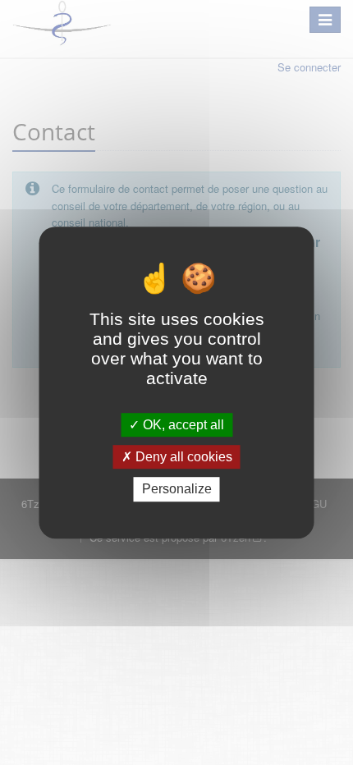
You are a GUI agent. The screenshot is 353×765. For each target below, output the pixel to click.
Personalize (177, 490)
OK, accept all (182, 425)
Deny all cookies (182, 457)
